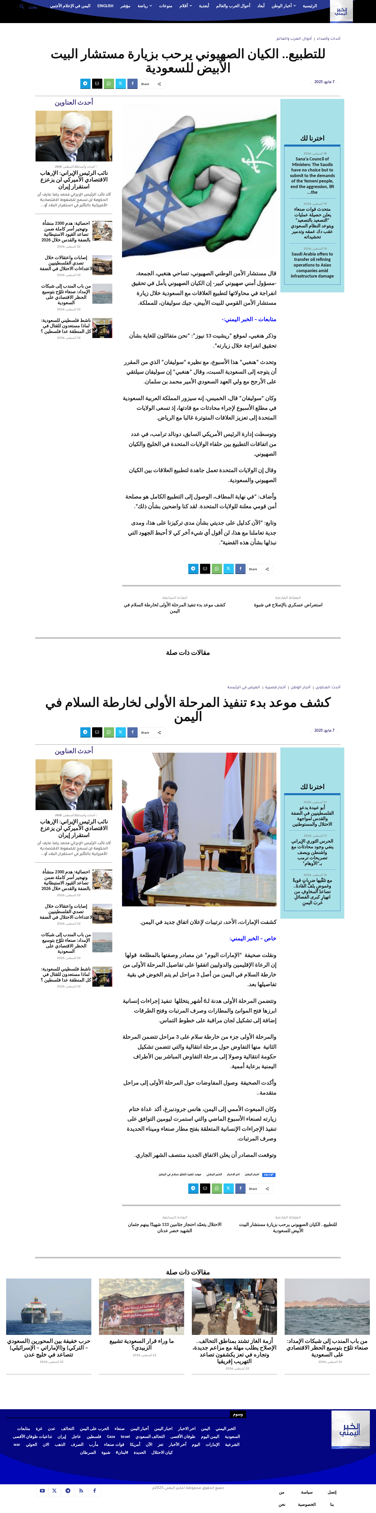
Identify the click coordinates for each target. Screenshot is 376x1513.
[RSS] (81, 1491)
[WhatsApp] (109, 84)
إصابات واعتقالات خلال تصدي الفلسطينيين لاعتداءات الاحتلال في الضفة (66, 263)
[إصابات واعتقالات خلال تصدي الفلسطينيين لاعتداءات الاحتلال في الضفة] (102, 265)
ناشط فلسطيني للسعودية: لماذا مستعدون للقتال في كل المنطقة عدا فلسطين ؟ (66, 326)
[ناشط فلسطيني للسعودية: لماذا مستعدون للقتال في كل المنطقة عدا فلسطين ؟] (102, 328)
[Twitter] (121, 84)
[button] (26, 6)
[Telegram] (85, 84)
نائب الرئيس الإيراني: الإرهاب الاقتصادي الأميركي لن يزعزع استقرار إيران (74, 180)
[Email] (97, 84)
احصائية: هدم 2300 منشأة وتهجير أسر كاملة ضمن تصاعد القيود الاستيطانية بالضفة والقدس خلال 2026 (66, 232)
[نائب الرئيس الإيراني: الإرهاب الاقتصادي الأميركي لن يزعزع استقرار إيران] (74, 136)
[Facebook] (132, 84)
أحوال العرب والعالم (294, 39)
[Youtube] (42, 1491)
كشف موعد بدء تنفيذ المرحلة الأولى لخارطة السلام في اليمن (175, 608)
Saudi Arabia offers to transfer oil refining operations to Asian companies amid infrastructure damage (312, 265)
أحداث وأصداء (328, 39)
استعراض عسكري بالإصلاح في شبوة (288, 605)
